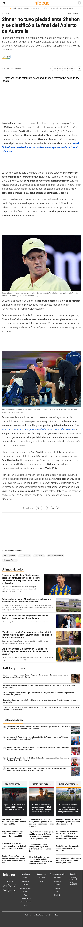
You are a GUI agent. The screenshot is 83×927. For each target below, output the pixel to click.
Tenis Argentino (9, 556)
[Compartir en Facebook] (57, 69)
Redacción (41, 878)
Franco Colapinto (35, 8)
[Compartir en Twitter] (62, 69)
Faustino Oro (57, 8)
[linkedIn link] (14, 890)
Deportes (6, 13)
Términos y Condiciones (73, 878)
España (25, 885)
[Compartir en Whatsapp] (52, 69)
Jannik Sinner (25, 556)
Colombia (25, 881)
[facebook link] (5, 885)
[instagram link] (14, 885)
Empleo (41, 881)
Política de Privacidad (73, 884)
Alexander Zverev (9, 560)
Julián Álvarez (47, 8)
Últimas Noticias (25, 902)
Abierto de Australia (55, 556)
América (25, 878)
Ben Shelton (39, 556)
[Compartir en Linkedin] (67, 69)
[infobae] (41, 3)
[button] (3, 3)
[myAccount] (79, 3)
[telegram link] (9, 890)
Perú (25, 895)
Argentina (57, 878)
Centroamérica (26, 898)
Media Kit (57, 895)
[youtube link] (5, 890)
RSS (25, 905)
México (25, 891)
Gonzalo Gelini (68, 8)
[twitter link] (9, 885)
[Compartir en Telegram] (72, 69)
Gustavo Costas (23, 8)
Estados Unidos (25, 888)
